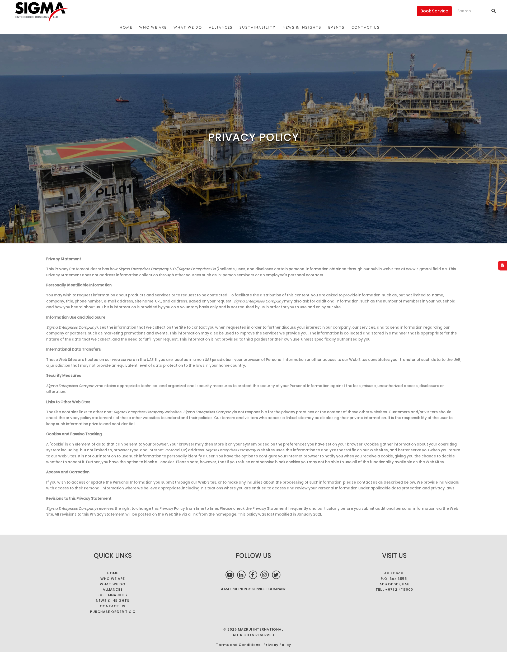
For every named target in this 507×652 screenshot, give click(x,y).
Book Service (434, 11)
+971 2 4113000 (399, 589)
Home (126, 27)
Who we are (153, 27)
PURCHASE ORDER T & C (112, 611)
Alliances (221, 27)
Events (336, 27)
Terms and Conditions (238, 644)
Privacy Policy (277, 644)
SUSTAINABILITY (258, 27)
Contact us (365, 27)
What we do (187, 27)
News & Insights (302, 27)
